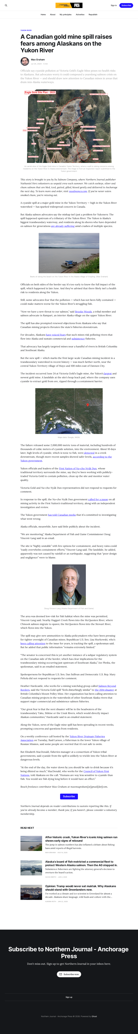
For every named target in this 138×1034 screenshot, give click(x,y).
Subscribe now (71, 974)
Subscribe (126, 5)
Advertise (80, 14)
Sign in (114, 5)
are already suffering (63, 226)
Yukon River (26, 30)
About (52, 14)
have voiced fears (56, 334)
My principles (66, 14)
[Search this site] (6, 5)
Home (43, 14)
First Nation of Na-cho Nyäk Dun (78, 468)
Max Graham (38, 59)
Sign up (69, 997)
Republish (93, 14)
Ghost (94, 1016)
